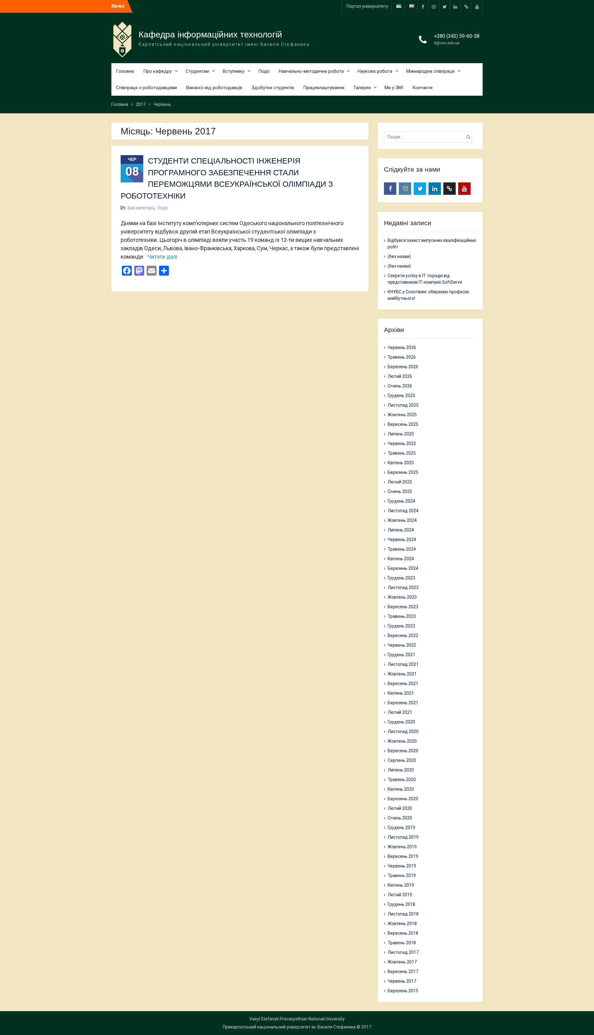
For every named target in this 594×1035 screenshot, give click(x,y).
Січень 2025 (400, 491)
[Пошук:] (429, 136)
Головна (125, 71)
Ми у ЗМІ (394, 87)
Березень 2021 (403, 702)
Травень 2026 (402, 357)
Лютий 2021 (400, 712)
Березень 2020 (403, 798)
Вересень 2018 (403, 933)
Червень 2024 (402, 539)
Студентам (197, 71)
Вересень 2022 (403, 635)
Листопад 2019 (403, 837)
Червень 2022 (402, 645)
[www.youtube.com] (477, 6)
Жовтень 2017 (402, 961)
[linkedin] (455, 6)
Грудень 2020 (401, 721)
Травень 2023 (402, 616)
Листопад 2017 (403, 952)
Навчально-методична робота (311, 71)
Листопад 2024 (403, 510)
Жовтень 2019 (402, 846)
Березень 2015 (403, 990)
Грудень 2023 (401, 577)
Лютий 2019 (400, 894)
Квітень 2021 (401, 693)
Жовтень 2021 (402, 673)
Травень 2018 (402, 942)
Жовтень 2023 (402, 597)
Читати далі (162, 256)
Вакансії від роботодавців (214, 87)
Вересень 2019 (403, 856)
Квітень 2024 (401, 558)
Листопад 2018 (403, 913)
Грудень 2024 (401, 501)
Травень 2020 (402, 779)
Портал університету (367, 6)
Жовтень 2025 (402, 414)
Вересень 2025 (403, 424)
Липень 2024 (401, 529)
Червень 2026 (402, 347)
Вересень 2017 (403, 971)
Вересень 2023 (403, 606)
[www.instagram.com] (434, 6)
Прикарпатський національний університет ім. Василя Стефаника (289, 1026)
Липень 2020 (401, 769)
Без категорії (141, 207)
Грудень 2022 (401, 625)
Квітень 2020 (401, 789)
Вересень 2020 (403, 750)
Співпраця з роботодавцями (146, 87)
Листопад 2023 (403, 587)
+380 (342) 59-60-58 (457, 36)
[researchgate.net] (466, 6)
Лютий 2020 (400, 808)
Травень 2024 (402, 549)
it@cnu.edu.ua (446, 43)
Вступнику (233, 71)
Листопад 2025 (403, 405)
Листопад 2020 (403, 731)
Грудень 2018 (401, 904)
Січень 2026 (400, 385)
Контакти (422, 87)
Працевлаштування (323, 87)
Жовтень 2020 (402, 741)
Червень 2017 (402, 981)
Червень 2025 (402, 443)
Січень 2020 (400, 817)
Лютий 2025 (400, 481)
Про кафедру (157, 71)
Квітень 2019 (401, 885)
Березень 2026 (403, 366)
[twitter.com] (444, 6)
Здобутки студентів (273, 87)
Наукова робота (375, 71)
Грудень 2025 (401, 395)
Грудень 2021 (401, 654)
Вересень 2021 (403, 683)
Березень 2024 (403, 568)
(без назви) (399, 256)
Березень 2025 (403, 472)
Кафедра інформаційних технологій (210, 34)
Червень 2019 (402, 865)
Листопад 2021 (403, 664)
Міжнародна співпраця (430, 71)
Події (263, 71)
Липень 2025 (401, 433)
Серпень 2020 (402, 760)
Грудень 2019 (401, 827)
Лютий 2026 (400, 376)
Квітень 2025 (401, 462)
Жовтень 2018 (402, 923)
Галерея (362, 87)
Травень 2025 (402, 453)
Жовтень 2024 (402, 520)
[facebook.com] (423, 6)
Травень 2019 (402, 875)
